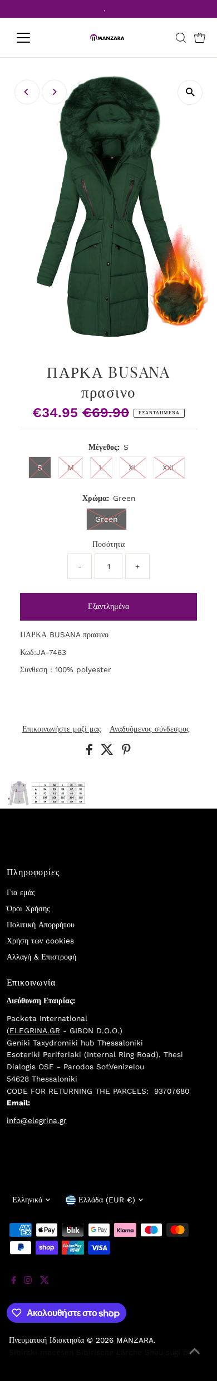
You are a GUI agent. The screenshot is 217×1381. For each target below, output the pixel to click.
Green (106, 519)
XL (133, 467)
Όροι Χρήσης (28, 908)
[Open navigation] (32, 38)
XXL (169, 467)
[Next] (54, 91)
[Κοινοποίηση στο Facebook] (90, 752)
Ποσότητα (108, 544)
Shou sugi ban (171, 1352)
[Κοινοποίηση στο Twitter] (108, 752)
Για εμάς (21, 892)
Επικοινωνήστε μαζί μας (61, 729)
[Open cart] (199, 37)
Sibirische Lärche (109, 1352)
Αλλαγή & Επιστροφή (41, 956)
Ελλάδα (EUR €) (106, 1199)
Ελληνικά (27, 1199)
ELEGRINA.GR (34, 1030)
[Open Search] (181, 38)
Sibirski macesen (41, 1352)
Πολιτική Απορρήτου (41, 924)
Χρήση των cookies (40, 940)
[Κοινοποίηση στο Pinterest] (126, 752)
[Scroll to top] (195, 1359)
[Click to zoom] (190, 92)
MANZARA (135, 1340)
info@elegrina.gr (37, 1120)
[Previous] (27, 91)
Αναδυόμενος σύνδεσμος (150, 729)
